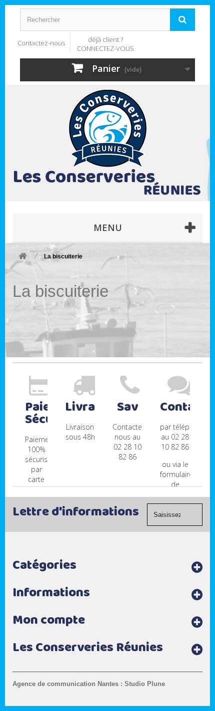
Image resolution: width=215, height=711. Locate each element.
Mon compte (48, 621)
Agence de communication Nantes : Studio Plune (88, 684)
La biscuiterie (60, 291)
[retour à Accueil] (22, 256)
